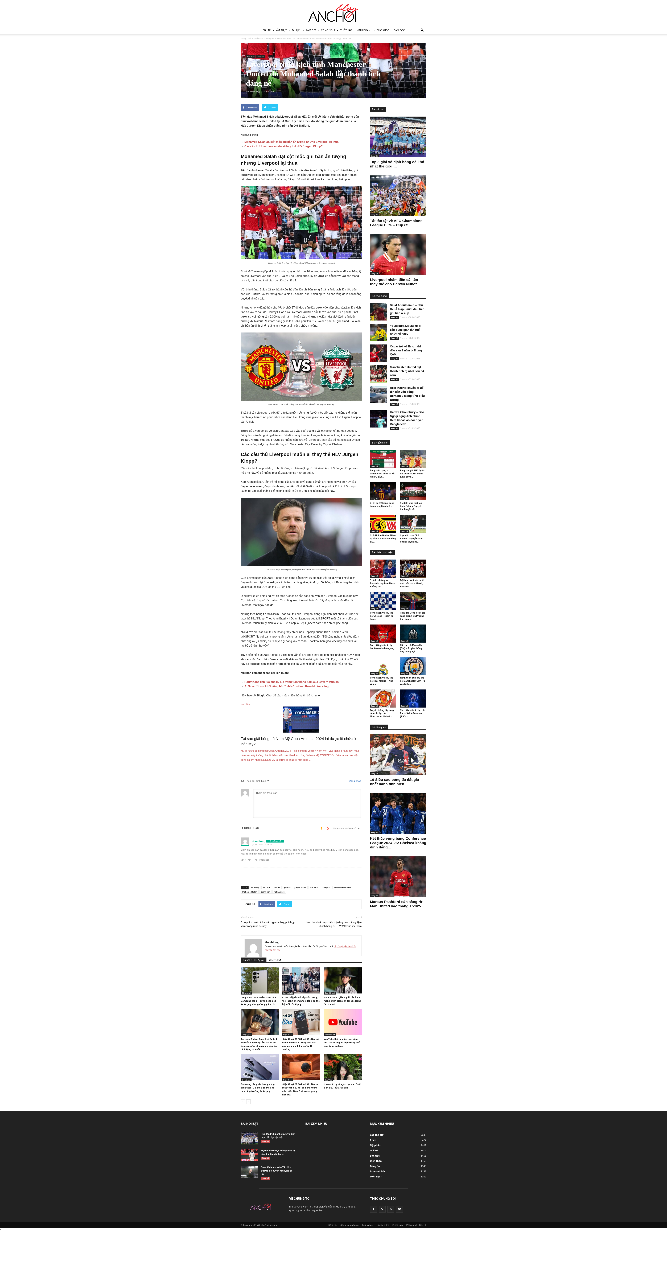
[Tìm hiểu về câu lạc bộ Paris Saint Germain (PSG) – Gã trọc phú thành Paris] (413, 698)
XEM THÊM (275, 960)
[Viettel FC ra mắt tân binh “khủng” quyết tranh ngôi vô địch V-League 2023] (413, 491)
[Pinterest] (382, 1209)
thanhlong (271, 942)
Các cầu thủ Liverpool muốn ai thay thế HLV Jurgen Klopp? (283, 146)
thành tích (265, 891)
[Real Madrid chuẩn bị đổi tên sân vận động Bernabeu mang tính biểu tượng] (378, 394)
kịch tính (314, 887)
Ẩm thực (281, 30)
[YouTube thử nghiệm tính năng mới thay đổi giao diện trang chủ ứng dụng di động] (343, 1022)
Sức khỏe (383, 30)
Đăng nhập (354, 780)
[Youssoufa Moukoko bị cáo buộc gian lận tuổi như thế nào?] (378, 332)
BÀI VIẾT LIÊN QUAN (253, 960)
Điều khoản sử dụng (349, 1224)
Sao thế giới (288, 993)
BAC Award (411, 1224)
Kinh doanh (364, 30)
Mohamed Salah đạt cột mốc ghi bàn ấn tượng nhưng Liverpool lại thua (291, 141)
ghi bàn (287, 887)
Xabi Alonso (279, 891)
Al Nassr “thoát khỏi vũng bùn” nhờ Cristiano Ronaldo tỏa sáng (286, 686)
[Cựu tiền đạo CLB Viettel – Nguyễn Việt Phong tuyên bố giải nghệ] (413, 524)
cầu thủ (266, 887)
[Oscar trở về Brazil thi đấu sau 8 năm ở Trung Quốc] (378, 353)
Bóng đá (260, 56)
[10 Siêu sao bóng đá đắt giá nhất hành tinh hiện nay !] (398, 754)
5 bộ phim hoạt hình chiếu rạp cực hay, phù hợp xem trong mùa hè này (268, 924)
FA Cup (277, 887)
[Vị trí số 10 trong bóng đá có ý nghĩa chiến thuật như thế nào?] (383, 491)
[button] (422, 30)
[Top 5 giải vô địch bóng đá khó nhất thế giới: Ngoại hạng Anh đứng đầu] (398, 137)
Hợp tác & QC (382, 1224)
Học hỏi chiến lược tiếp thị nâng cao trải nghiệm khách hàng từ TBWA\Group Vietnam (334, 924)
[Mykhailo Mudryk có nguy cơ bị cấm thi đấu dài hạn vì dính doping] (249, 1155)
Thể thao (346, 30)
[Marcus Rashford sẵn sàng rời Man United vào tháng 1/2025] (398, 876)
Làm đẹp (311, 30)
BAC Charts (397, 1224)
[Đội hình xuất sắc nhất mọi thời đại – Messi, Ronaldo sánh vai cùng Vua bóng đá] (413, 569)
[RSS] (390, 1209)
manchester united (342, 887)
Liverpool (326, 887)
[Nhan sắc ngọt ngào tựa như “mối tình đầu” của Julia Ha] (343, 1067)
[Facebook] (373, 1209)
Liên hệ (422, 1224)
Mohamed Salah (249, 891)
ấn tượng (255, 887)
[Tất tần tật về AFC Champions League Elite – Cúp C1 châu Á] (398, 195)
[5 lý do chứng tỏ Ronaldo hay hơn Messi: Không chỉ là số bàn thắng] (383, 569)
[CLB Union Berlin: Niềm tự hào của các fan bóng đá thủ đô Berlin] (383, 524)
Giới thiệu (332, 1224)
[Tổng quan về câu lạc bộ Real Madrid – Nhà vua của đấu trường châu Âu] (383, 666)
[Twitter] (399, 1209)
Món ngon (376, 1176)
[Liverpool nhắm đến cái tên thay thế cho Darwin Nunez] (398, 254)
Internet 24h (330, 1034)
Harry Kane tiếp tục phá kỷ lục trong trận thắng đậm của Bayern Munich (291, 681)
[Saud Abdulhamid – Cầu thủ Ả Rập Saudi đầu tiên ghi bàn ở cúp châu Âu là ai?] (378, 312)
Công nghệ (328, 30)
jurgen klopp (300, 887)
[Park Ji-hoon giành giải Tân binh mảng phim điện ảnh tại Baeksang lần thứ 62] (343, 980)
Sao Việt (328, 1080)
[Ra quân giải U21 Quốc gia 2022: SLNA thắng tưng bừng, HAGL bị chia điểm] (413, 459)
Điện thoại (287, 1034)
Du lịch (296, 30)
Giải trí (266, 30)
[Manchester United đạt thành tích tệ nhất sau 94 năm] (378, 374)
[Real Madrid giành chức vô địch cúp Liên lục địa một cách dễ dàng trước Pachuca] (249, 1138)
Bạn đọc (399, 30)
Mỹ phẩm (375, 1145)
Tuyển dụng (367, 1224)
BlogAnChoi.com (298, 1206)
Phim (373, 1140)
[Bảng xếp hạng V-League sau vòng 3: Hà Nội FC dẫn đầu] (383, 459)
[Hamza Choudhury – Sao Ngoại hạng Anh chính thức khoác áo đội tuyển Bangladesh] (378, 419)
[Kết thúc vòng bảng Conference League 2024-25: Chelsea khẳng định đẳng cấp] (398, 813)
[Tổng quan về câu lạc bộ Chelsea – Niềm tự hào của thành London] (383, 601)
